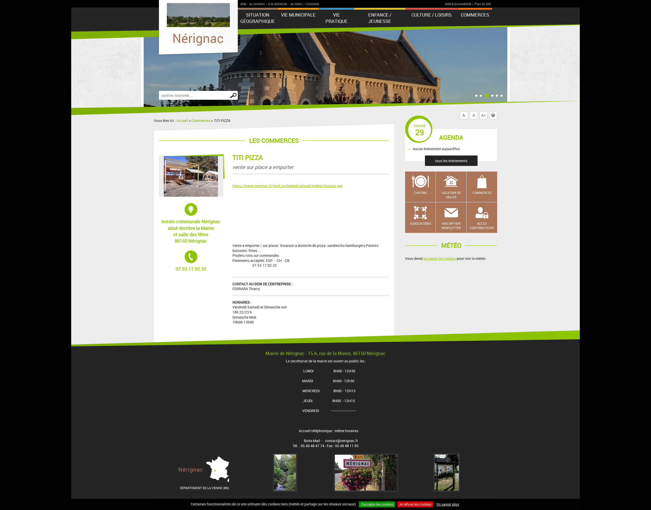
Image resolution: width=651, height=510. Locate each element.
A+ (483, 115)
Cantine (420, 193)
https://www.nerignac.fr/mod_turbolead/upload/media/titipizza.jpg (287, 185)
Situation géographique (257, 18)
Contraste (312, 4)
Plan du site (483, 4)
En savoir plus (448, 504)
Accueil (182, 120)
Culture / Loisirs (431, 15)
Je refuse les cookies (415, 504)
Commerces (200, 120)
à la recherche (277, 4)
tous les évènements (451, 160)
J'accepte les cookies (377, 504)
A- (464, 115)
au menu (296, 4)
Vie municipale (298, 15)
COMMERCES (475, 15)
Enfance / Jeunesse (379, 18)
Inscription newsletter (451, 225)
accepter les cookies (440, 258)
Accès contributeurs (482, 225)
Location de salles (451, 195)
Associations (420, 223)
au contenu (257, 4)
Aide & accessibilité (458, 4)
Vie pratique (337, 18)
